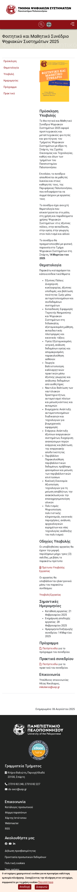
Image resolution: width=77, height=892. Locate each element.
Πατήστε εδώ (50, 648)
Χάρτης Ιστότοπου (16, 817)
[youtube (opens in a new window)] (11, 843)
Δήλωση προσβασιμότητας (20, 850)
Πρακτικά (9, 93)
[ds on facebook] (7, 843)
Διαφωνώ (41, 886)
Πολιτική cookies (15, 863)
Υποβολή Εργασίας (50, 594)
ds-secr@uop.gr (17, 789)
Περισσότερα (45, 882)
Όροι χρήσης (12, 869)
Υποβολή (9, 74)
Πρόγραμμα (10, 87)
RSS (7, 828)
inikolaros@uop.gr (49, 687)
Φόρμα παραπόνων (16, 812)
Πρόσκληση (10, 61)
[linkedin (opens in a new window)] (14, 843)
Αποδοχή (25, 886)
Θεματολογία (11, 67)
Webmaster (12, 823)
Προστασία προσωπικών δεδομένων (25, 857)
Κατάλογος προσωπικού (19, 807)
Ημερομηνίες (11, 80)
